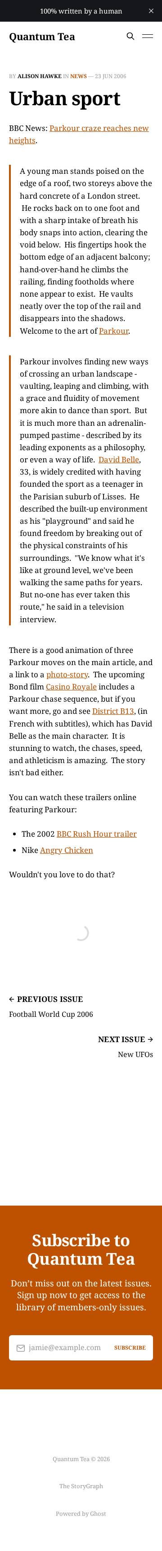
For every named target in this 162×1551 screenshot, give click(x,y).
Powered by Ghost (81, 1513)
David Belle (119, 459)
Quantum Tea (42, 36)
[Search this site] (130, 36)
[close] (151, 11)
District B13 (113, 711)
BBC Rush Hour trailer (97, 834)
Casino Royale (71, 686)
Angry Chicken (66, 850)
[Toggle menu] (147, 36)
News (78, 76)
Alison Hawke (40, 76)
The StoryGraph (81, 1486)
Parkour (113, 331)
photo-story (67, 674)
